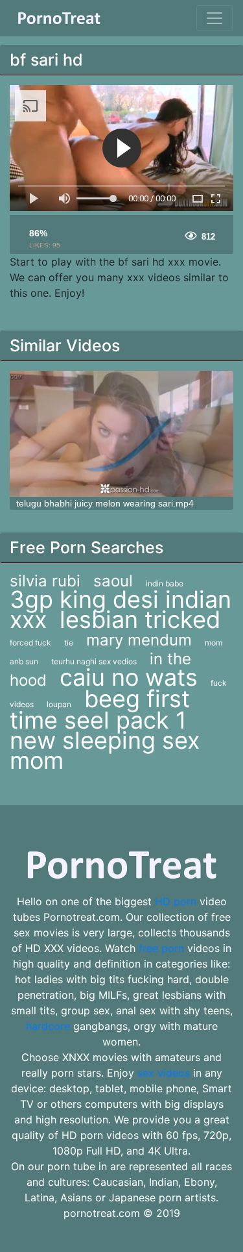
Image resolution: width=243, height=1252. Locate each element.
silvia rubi (45, 580)
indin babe (164, 583)
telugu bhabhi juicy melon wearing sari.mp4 (105, 503)
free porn (161, 948)
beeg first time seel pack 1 (100, 709)
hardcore (48, 1026)
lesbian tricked (140, 619)
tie (68, 642)
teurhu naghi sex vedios (94, 661)
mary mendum (139, 640)
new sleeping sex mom (105, 750)
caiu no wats (129, 677)
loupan (59, 704)
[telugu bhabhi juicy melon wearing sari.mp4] (121, 434)
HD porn (175, 901)
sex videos (163, 1072)
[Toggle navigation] (214, 18)
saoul (113, 580)
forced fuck (30, 642)
